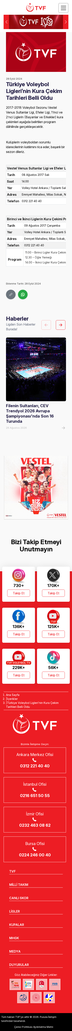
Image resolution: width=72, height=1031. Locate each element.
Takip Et (18, 593)
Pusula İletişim (48, 1016)
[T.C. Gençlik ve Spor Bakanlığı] (36, 997)
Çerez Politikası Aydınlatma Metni (33, 1026)
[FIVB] (54, 984)
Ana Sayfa (12, 694)
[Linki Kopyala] (11, 294)
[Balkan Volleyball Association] (22, 997)
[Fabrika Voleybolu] (15, 984)
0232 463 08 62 (35, 825)
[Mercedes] (36, 487)
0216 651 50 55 (35, 796)
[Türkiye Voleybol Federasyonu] (36, 7)
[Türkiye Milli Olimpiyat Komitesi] (41, 984)
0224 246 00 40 (35, 855)
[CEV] (49, 997)
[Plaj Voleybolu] (28, 984)
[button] (65, 22)
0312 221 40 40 (35, 766)
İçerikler (12, 698)
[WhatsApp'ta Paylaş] (23, 294)
